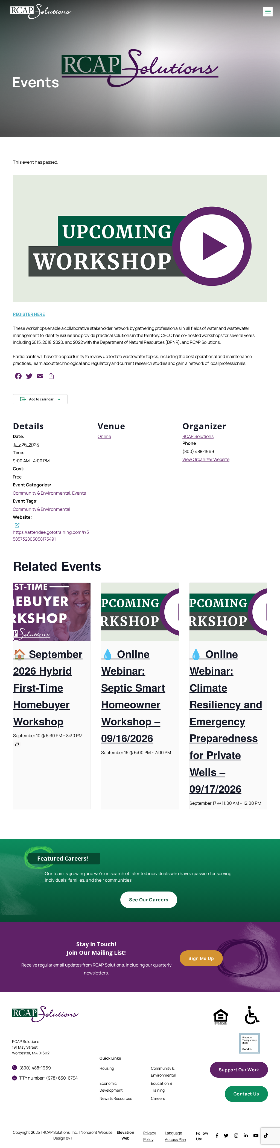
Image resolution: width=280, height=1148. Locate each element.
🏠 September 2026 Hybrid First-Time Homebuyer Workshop (48, 687)
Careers (158, 1098)
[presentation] (52, 612)
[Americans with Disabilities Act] (252, 1015)
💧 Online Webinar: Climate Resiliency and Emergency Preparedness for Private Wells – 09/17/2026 (225, 721)
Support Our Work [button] (239, 1070)
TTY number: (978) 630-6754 (48, 1078)
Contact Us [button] (246, 1094)
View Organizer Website (205, 459)
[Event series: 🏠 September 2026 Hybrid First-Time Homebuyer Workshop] (17, 744)
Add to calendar (41, 399)
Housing (107, 1068)
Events (79, 493)
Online (104, 436)
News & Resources (116, 1098)
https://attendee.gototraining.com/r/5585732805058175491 (51, 535)
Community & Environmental (41, 493)
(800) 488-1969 (35, 1068)
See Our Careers (148, 899)
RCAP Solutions (198, 436)
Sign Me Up (201, 958)
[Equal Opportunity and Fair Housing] (220, 1017)
